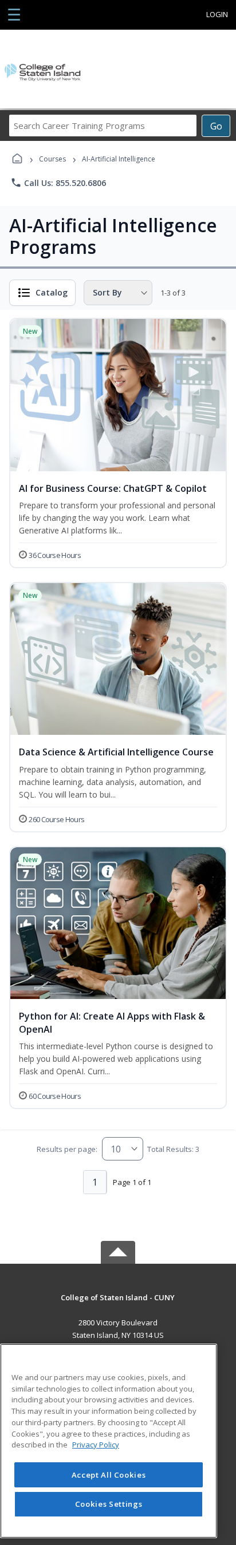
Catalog (52, 292)
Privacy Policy (95, 1444)
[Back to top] (118, 1305)
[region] (108, 1441)
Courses (52, 159)
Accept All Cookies (109, 1475)
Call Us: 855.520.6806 (58, 182)
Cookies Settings (109, 1504)
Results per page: (67, 1149)
